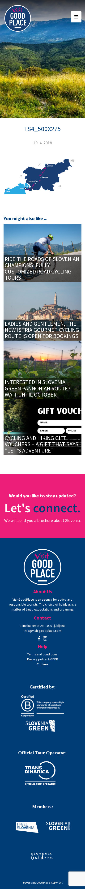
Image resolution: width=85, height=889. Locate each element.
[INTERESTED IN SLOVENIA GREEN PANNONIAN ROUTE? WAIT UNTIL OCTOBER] (42, 369)
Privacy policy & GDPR (42, 659)
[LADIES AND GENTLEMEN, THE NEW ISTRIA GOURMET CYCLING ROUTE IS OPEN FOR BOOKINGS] (42, 310)
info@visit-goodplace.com (42, 630)
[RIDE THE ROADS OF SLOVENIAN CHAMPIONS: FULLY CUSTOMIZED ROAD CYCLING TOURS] (42, 252)
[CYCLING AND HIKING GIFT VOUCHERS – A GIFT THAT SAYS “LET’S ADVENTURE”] (42, 426)
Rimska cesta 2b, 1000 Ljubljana (43, 626)
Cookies (42, 664)
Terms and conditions (42, 654)
